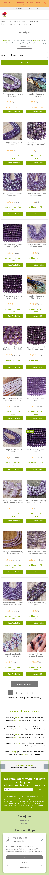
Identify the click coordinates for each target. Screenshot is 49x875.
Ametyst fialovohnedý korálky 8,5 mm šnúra (36, 144)
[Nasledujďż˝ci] (46, 766)
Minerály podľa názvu (10, 24)
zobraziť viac (24, 47)
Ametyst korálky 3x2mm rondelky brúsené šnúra (13, 604)
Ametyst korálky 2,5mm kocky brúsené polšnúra (36, 553)
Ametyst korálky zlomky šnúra (36, 604)
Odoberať (39, 789)
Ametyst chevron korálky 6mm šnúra (13, 195)
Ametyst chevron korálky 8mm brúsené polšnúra (36, 502)
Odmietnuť (24, 867)
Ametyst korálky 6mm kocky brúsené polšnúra (12, 348)
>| (38, 693)
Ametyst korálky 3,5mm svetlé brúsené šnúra (12, 399)
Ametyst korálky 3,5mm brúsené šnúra (36, 246)
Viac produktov (24, 684)
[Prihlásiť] (35, 14)
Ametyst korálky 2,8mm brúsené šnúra (36, 195)
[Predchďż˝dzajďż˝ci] (2, 766)
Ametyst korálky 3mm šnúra (36, 399)
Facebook (24, 820)
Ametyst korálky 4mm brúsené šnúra (13, 246)
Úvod (3, 21)
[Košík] (40, 14)
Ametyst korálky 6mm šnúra (13, 450)
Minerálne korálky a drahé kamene (25, 21)
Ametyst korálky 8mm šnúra (13, 144)
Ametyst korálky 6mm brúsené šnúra (13, 297)
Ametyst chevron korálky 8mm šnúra (13, 95)
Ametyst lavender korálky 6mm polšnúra (13, 553)
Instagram (24, 823)
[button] (30, 14)
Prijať (24, 857)
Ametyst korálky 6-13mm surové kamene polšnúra (13, 502)
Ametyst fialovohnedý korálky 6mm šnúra (36, 348)
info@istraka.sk (17, 8)
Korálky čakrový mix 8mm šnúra (36, 95)
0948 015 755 (33, 8)
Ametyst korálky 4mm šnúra (36, 450)
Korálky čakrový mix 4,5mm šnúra (36, 297)
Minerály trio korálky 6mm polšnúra (13, 655)
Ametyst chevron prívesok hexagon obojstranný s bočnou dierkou (36, 656)
